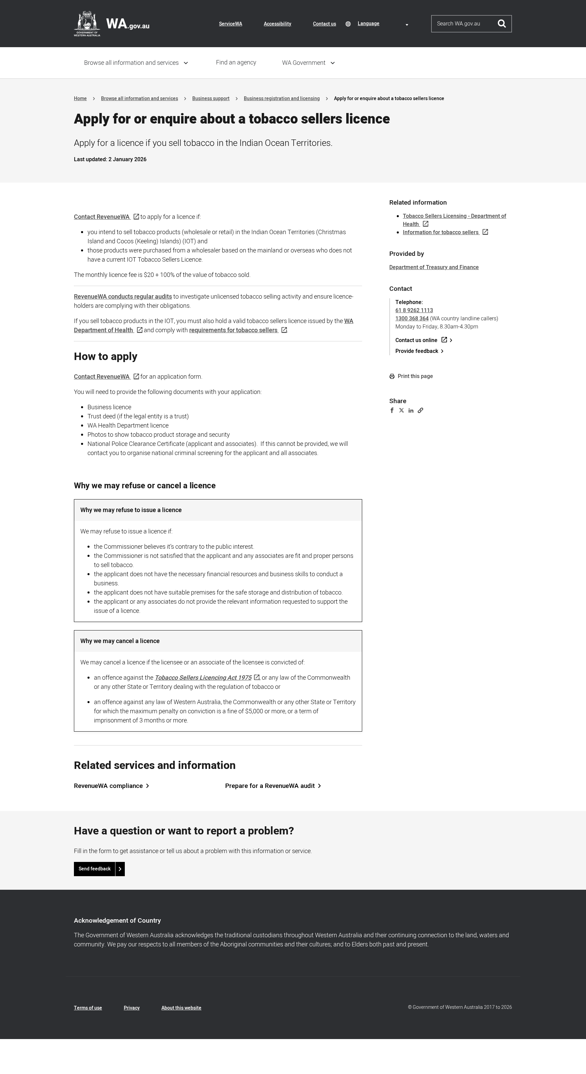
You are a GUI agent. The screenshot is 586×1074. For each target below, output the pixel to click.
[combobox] (384, 23)
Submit (502, 23)
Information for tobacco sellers (440, 232)
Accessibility (277, 23)
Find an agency (236, 62)
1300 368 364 (412, 319)
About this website (181, 1008)
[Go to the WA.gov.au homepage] (111, 23)
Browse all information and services (131, 63)
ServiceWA (230, 23)
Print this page (414, 376)
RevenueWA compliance (108, 786)
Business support (211, 98)
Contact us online (416, 340)
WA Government (304, 63)
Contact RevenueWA (102, 217)
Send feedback (95, 868)
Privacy (132, 1008)
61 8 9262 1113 (414, 310)
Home (80, 98)
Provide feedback (416, 351)
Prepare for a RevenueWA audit (270, 786)
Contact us (324, 23)
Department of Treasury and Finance (434, 267)
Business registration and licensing (282, 98)
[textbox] (384, 23)
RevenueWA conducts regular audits (123, 296)
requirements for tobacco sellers (233, 330)
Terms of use (88, 1008)
